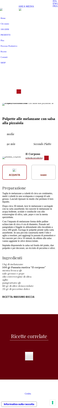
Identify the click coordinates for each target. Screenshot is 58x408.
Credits (28, 394)
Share (43, 174)
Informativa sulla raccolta (19, 404)
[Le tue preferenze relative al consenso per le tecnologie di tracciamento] (53, 403)
